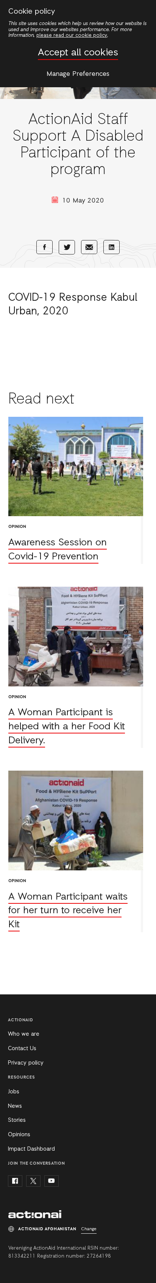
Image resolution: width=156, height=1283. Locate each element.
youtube (51, 1181)
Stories (17, 1120)
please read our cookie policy (71, 35)
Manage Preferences (78, 74)
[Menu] (143, 10)
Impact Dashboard (31, 1149)
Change (89, 1229)
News (15, 1106)
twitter (33, 1181)
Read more (75, 490)
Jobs (13, 1092)
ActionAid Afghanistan (34, 1214)
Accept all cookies (78, 53)
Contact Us (22, 1048)
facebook (15, 1181)
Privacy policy (26, 1063)
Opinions (19, 1135)
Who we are (23, 1034)
